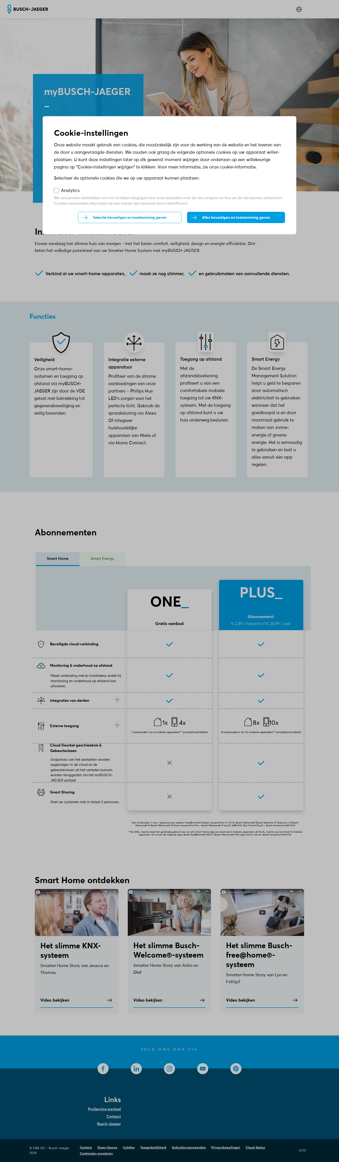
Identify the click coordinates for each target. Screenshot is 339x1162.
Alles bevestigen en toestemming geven (236, 217)
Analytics (70, 191)
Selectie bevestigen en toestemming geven (130, 217)
